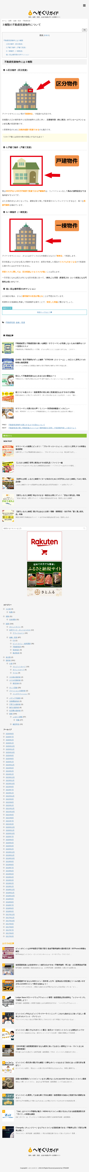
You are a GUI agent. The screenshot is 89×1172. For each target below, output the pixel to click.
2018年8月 (10, 902)
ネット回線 (13, 688)
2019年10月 (10, 858)
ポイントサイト (15, 627)
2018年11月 (10, 893)
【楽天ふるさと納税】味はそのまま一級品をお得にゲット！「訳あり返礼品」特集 (48, 495)
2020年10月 (10, 833)
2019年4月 (10, 877)
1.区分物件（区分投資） (15, 44)
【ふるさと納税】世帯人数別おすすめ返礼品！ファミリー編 (39, 463)
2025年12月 (10, 746)
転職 (11, 612)
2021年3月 (10, 824)
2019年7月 (10, 868)
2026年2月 (10, 740)
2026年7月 (10, 737)
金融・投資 (20, 322)
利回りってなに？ (44, 312)
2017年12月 (10, 914)
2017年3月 (10, 936)
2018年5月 (10, 911)
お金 (11, 663)
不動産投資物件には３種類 (13, 40)
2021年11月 (10, 808)
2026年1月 (10, 743)
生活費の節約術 (15, 711)
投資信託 (16, 650)
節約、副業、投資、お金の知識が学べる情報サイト (44, 1155)
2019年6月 (10, 871)
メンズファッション (20, 694)
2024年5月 (10, 768)
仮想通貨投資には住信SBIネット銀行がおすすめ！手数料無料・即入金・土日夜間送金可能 (51, 965)
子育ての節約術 (15, 704)
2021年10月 (10, 812)
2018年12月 (10, 889)
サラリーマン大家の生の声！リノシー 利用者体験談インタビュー (42, 408)
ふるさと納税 (17, 717)
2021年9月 (10, 815)
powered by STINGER (62, 1168)
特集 (17, 720)
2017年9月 (10, 924)
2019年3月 (10, 880)
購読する (8, 436)
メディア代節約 (15, 698)
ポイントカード (18, 670)
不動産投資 (10, 322)
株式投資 (16, 653)
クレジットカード (19, 667)
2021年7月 (10, 821)
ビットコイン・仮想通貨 (22, 644)
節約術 (8, 660)
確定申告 (16, 724)
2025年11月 (10, 749)
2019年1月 (10, 886)
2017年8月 (10, 927)
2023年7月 (10, 790)
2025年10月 (10, 752)
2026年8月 (10, 734)
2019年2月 (10, 883)
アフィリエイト (18, 633)
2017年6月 (10, 933)
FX (14, 640)
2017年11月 (10, 918)
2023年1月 (10, 793)
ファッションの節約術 (17, 691)
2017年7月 (10, 930)
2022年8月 (10, 802)
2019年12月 (10, 852)
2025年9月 (10, 755)
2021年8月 (10, 818)
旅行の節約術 (14, 707)
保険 (7, 616)
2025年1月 (10, 762)
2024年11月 (10, 765)
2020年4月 (10, 843)
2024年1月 (10, 774)
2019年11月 (10, 855)
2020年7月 (10, 836)
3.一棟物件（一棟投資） (15, 51)
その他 (8, 609)
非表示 (46, 35)
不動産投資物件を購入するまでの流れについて (26, 425)
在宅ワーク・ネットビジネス (19, 630)
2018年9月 (10, 899)
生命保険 (12, 619)
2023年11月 (10, 780)
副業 (7, 624)
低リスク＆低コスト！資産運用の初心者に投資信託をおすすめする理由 (45, 392)
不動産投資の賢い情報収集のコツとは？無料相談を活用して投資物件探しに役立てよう (42, 428)
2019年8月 (10, 865)
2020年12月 (10, 827)
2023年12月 (10, 777)
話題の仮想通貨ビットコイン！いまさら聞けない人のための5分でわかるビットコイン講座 (51, 1079)
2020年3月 (10, 846)
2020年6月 (10, 840)
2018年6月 (10, 908)
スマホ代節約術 (15, 680)
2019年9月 (10, 861)
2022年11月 (10, 796)
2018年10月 (10, 896)
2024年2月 (10, 771)
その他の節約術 (15, 677)
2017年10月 (10, 921)
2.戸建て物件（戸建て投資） (16, 47)
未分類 (8, 657)
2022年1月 (10, 805)
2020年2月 (10, 849)
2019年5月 (10, 874)
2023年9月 (10, 787)
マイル (15, 673)
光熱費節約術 (14, 701)
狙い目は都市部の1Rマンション (17, 55)
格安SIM (16, 683)
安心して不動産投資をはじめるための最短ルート (35, 376)
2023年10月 (10, 783)
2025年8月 (10, 759)
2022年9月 (10, 799)
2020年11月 (10, 830)
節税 (11, 714)
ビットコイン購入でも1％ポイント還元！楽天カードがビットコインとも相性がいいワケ (50, 1030)
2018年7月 (10, 905)
